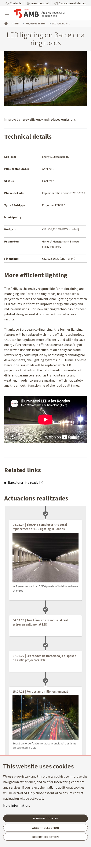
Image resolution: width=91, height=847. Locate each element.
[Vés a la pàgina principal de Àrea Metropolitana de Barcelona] (39, 13)
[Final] (45, 557)
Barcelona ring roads (23, 482)
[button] (14, 3)
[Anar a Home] (5, 22)
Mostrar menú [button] (7, 9)
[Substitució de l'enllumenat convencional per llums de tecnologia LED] (45, 717)
